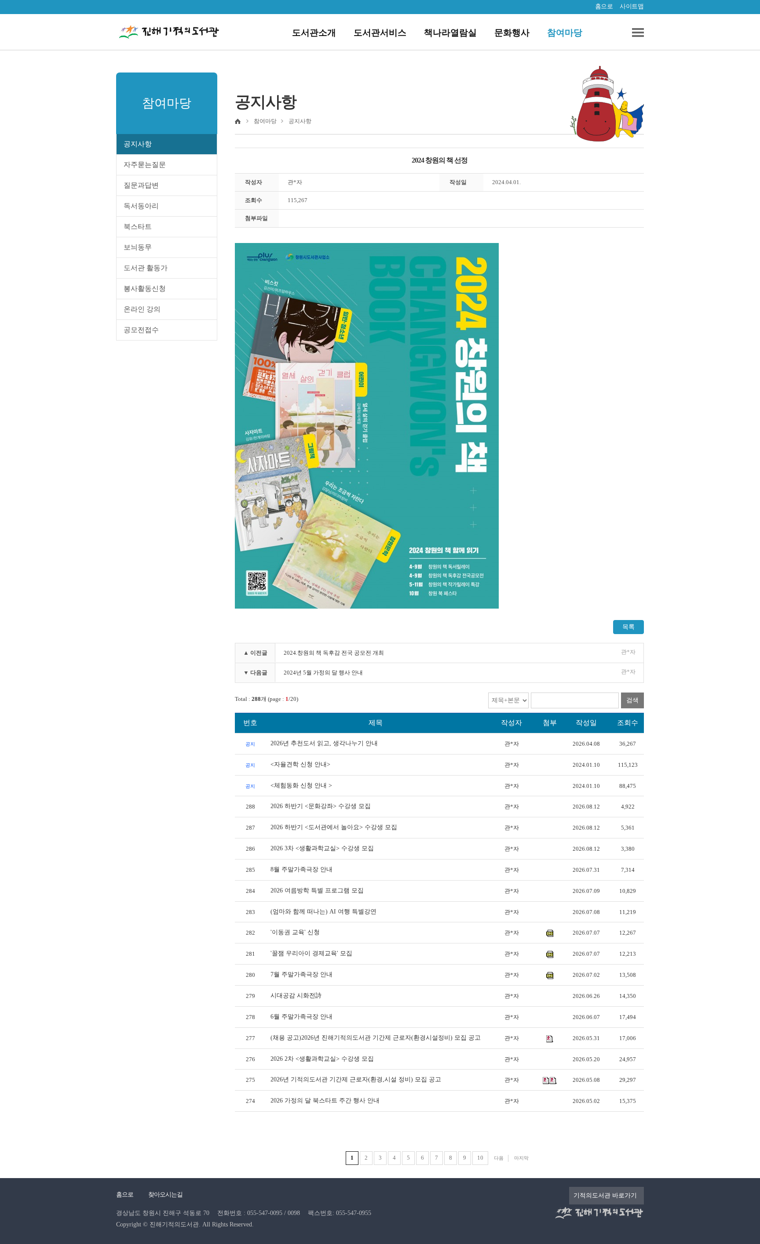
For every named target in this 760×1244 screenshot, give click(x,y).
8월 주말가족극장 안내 (301, 869)
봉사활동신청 (145, 288)
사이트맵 (631, 6)
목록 (628, 627)
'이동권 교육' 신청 (295, 932)
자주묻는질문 (145, 164)
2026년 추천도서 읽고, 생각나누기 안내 (324, 743)
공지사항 (138, 144)
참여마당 (564, 32)
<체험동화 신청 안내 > (301, 785)
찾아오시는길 (165, 1194)
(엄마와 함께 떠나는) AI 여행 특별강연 (323, 911)
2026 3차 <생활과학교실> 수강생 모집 (322, 848)
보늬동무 (138, 247)
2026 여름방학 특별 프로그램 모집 (317, 890)
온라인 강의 (142, 309)
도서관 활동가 (146, 268)
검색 (632, 700)
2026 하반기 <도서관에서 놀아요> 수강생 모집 (333, 827)
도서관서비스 (380, 32)
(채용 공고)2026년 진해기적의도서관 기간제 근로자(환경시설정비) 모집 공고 (375, 1037)
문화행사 (512, 32)
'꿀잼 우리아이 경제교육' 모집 (311, 953)
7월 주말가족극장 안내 (301, 974)
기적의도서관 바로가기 (605, 1195)
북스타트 (138, 226)
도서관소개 (314, 32)
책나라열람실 (450, 32)
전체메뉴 (634, 33)
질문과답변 (141, 185)
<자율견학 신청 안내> (300, 764)
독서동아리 (141, 206)
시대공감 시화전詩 (296, 995)
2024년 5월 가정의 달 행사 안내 (323, 672)
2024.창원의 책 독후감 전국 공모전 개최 (334, 652)
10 (480, 1157)
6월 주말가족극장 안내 (301, 1016)
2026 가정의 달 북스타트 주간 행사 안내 (325, 1100)
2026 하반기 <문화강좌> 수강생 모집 (320, 806)
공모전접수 (141, 330)
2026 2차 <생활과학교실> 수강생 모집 (322, 1058)
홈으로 (604, 6)
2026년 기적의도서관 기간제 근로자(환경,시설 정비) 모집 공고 (355, 1079)
